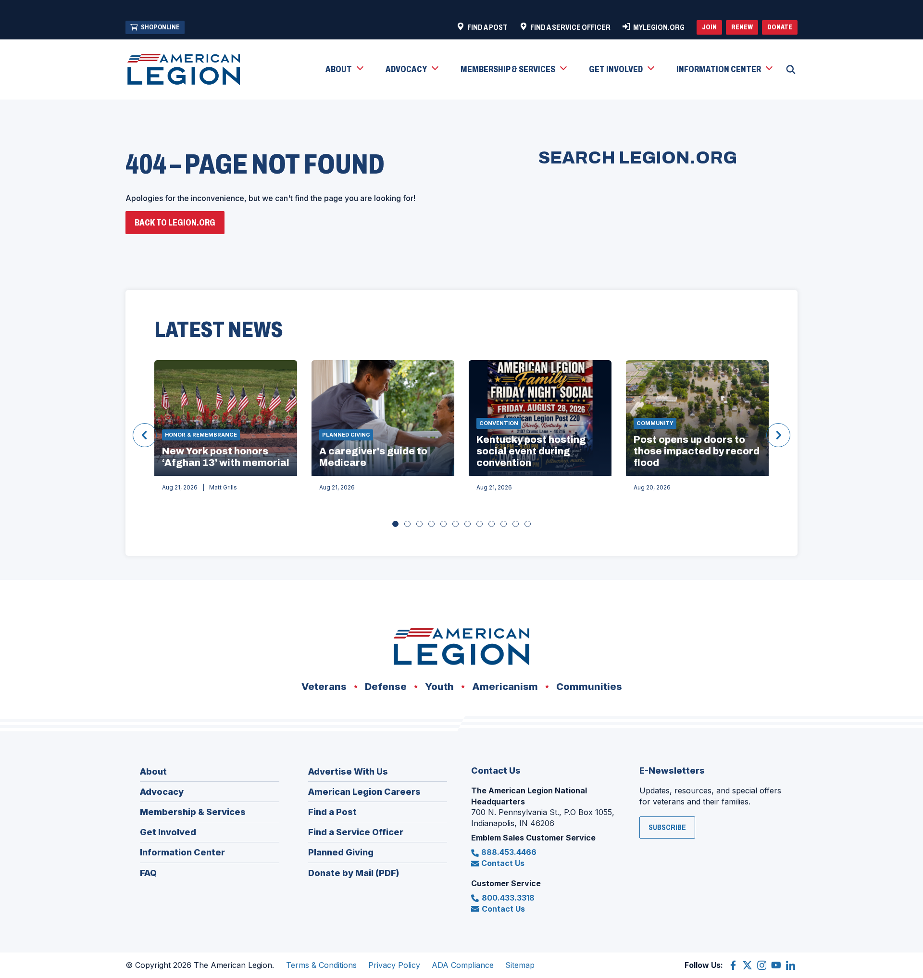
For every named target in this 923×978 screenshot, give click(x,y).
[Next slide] (778, 435)
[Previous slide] (145, 435)
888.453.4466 (508, 852)
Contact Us (502, 863)
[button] (344, 69)
